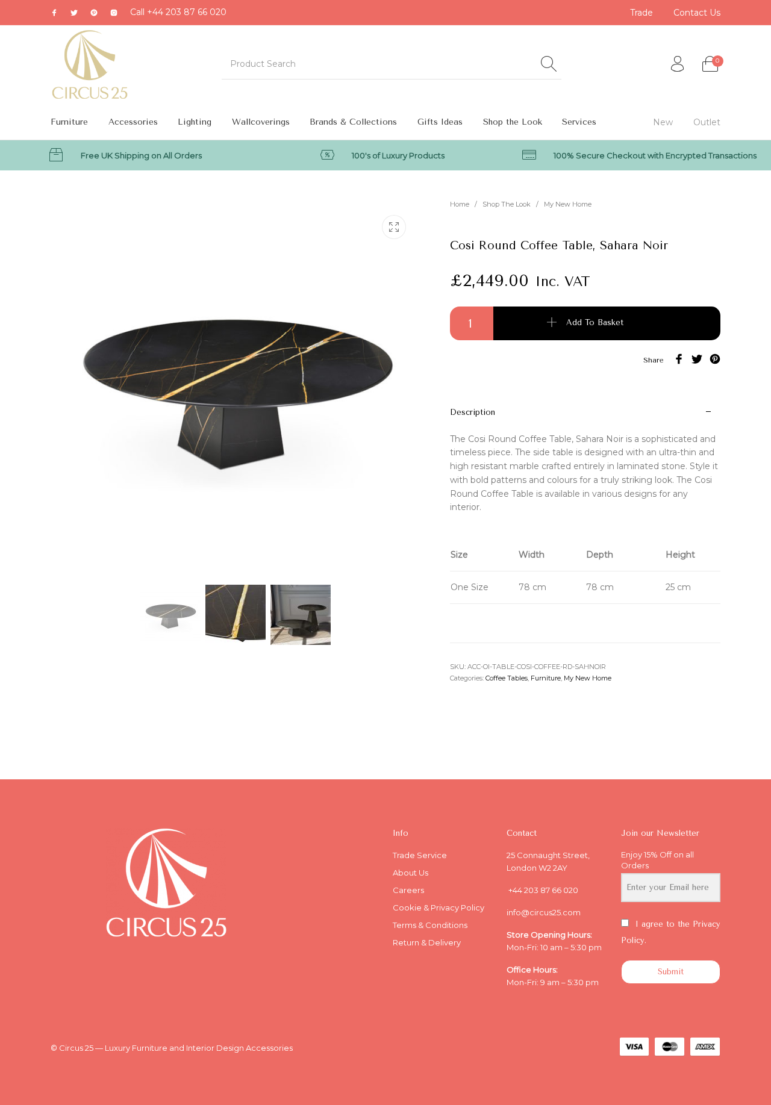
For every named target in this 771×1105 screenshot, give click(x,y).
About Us (410, 872)
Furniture (546, 678)
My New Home (568, 204)
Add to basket (594, 322)
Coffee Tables (506, 678)
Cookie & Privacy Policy (438, 907)
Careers (408, 890)
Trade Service (420, 855)
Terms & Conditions (430, 925)
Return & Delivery (427, 942)
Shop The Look (506, 204)
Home (459, 204)
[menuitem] (642, 12)
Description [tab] (472, 412)
